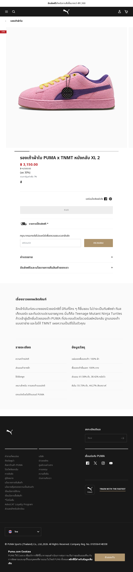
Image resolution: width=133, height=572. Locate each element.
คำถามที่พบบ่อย (12, 456)
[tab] (21, 151)
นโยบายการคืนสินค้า (14, 482)
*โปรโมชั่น (9, 500)
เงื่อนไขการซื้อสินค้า (13, 495)
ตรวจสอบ (98, 243)
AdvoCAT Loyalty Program (19, 504)
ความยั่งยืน (44, 474)
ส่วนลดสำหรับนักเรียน (14, 509)
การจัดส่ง (9, 474)
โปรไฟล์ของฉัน (11, 469)
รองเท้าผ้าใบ (16, 21)
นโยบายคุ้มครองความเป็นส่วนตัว (19, 487)
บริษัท (41, 456)
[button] (7, 11)
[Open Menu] (7, 11)
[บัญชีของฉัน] (119, 12)
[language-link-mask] (23, 532)
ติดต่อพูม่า (9, 460)
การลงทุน (43, 469)
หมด (66, 210)
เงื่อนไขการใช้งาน (12, 491)
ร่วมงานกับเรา (45, 478)
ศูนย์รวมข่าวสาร (46, 465)
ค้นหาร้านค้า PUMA (14, 465)
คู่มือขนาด (9, 478)
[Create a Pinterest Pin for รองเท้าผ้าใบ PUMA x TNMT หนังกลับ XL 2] (110, 198)
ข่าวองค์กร (43, 460)
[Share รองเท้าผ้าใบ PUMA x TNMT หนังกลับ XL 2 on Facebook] (105, 198)
